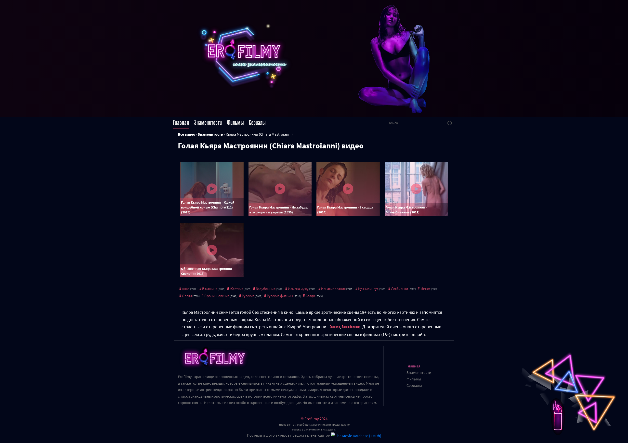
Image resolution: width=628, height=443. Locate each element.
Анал (186, 288)
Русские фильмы (280, 295)
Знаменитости (208, 122)
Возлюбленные (351, 327)
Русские (248, 295)
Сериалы (257, 122)
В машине (209, 288)
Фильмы (235, 122)
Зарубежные (265, 288)
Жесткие (236, 288)
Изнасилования (333, 288)
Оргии (187, 295)
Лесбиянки (399, 288)
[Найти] (450, 122)
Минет (425, 288)
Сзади (310, 295)
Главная (181, 122)
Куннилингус (368, 288)
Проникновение (216, 295)
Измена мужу (298, 288)
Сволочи (335, 327)
